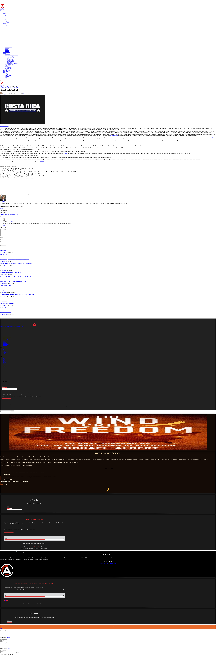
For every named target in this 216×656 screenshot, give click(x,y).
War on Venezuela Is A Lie (5, 285)
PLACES (4, 38)
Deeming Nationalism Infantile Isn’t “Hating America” (10, 272)
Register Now (8, 637)
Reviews (6, 21)
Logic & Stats (9, 62)
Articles (6, 14)
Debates (6, 19)
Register (17, 652)
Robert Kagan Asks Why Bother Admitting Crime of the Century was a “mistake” (16, 263)
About (1, 368)
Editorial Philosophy (8, 75)
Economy (6, 26)
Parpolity (8, 34)
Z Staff (6, 73)
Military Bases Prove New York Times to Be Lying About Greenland (13, 281)
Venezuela (7, 50)
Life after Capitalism (10, 36)
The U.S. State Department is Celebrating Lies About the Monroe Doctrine (14, 259)
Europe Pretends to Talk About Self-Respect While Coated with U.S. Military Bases (16, 276)
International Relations (9, 28)
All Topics (7, 37)
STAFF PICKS (5, 71)
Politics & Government (9, 30)
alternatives (42, 161)
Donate (1, 8)
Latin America (6, 87)
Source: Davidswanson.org (4, 126)
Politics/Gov (11, 87)
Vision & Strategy (8, 32)
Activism (6, 24)
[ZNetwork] (2, 7)
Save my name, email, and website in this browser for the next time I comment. (16, 243)
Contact (6, 78)
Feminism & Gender (8, 27)
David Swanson (6, 93)
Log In (2, 641)
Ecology (6, 25)
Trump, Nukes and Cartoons (5, 312)
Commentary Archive (9, 68)
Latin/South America (8, 47)
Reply (4, 225)
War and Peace (16, 87)
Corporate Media (8, 29)
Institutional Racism (10, 60)
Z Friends (6, 74)
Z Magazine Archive (8, 67)
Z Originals (7, 22)
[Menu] (0, 80)
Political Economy (10, 57)
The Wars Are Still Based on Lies (6, 267)
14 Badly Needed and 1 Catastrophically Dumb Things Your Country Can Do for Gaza (17, 294)
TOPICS (4, 23)
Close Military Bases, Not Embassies (7, 303)
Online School (7, 54)
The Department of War (5, 290)
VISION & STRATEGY (7, 70)
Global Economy (10, 59)
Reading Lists (7, 65)
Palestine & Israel (8, 46)
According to (66, 153)
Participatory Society (11, 33)
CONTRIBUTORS (6, 52)
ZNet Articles (6, 86)
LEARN (4, 53)
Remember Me (4, 642)
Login (9, 648)
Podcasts (6, 16)
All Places (7, 51)
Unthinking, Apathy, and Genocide (7, 307)
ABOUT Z (5, 72)
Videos (6, 15)
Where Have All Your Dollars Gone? (7, 254)
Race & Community (8, 31)
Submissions (7, 76)
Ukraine (6, 49)
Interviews (7, 20)
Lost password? (3, 643)
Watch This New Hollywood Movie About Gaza (9, 298)
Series (6, 18)
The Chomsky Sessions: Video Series (11, 63)
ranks (212, 137)
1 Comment (25, 93)
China (6, 44)
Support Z (7, 77)
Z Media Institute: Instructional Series (11, 55)
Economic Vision (10, 58)
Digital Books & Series (9, 64)
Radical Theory (10, 56)
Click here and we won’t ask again (35, 546)
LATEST (4, 13)
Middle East (7, 48)
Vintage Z (6, 69)
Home (1, 86)
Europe (6, 45)
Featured (6, 17)
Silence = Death (3, 250)
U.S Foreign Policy (10, 61)
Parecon (8, 35)
